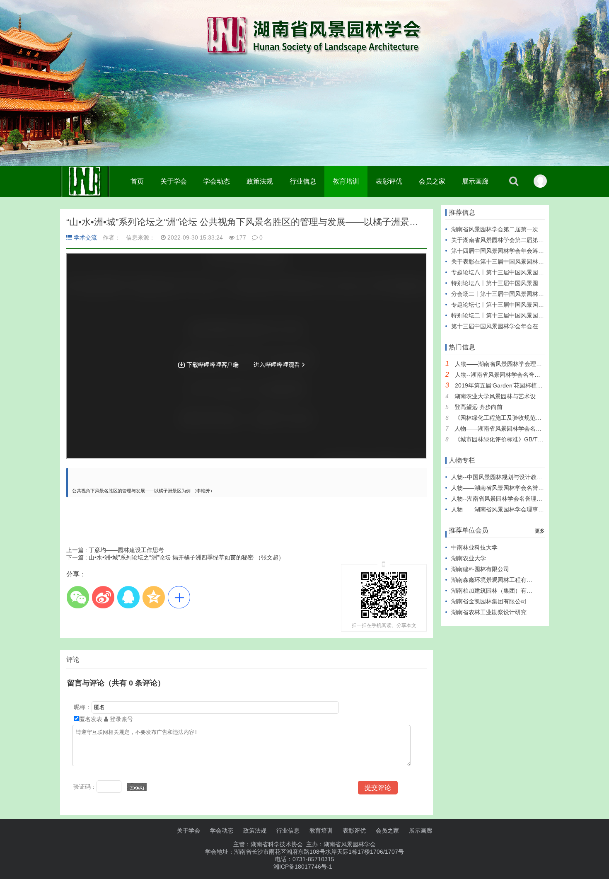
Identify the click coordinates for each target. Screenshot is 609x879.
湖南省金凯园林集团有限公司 (489, 601)
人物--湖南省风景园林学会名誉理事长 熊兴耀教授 (518, 374)
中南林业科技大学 (474, 547)
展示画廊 (475, 181)
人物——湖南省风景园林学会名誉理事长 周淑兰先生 (522, 428)
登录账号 (120, 719)
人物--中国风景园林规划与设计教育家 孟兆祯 (509, 477)
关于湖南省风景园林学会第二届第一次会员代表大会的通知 (526, 240)
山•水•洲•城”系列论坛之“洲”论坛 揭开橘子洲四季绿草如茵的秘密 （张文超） (175, 557)
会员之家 (432, 181)
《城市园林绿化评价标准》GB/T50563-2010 (512, 439)
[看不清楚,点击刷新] (137, 787)
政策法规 (260, 181)
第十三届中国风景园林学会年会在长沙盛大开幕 (512, 326)
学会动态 (216, 181)
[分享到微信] (77, 597)
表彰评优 (389, 181)
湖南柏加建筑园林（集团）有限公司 (497, 590)
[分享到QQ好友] (128, 597)
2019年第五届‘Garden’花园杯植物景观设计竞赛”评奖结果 (529, 385)
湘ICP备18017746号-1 (302, 866)
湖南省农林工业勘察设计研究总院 (494, 612)
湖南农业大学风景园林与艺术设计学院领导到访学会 (521, 396)
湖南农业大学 (468, 558)
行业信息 (303, 181)
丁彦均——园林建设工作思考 (115, 550)
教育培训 (346, 181)
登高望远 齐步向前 (478, 407)
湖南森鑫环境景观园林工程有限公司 (497, 579)
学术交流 (85, 237)
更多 (540, 531)
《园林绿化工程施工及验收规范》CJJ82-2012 (513, 417)
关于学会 (173, 181)
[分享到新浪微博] (103, 597)
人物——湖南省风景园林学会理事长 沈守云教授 (516, 364)
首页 (137, 181)
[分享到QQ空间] (153, 597)
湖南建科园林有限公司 (480, 569)
